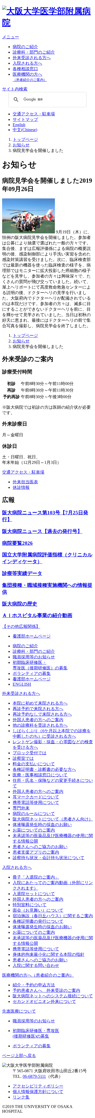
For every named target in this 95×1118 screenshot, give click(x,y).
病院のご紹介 (25, 46)
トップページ (25, 139)
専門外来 (21, 808)
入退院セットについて (34, 893)
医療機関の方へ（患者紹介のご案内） (38, 975)
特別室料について (29, 904)
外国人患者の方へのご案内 (38, 719)
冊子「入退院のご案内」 (36, 877)
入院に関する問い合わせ (36, 965)
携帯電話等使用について (36, 802)
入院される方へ (27, 63)
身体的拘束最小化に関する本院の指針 (48, 954)
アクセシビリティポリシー (38, 1086)
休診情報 (21, 487)
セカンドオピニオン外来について (44, 1001)
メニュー (10, 37)
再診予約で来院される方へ (38, 708)
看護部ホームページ (32, 636)
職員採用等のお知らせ (34, 657)
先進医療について (19, 1011)
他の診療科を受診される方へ (40, 725)
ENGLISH (22, 684)
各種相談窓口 (25, 68)
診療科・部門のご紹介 (34, 52)
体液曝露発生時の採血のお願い (42, 824)
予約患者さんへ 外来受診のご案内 (46, 990)
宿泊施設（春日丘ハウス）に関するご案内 (53, 916)
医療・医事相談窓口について (40, 775)
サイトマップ (25, 119)
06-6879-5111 (34, 1076)
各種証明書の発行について (38, 921)
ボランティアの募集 (32, 673)
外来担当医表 (25, 482)
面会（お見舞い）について (38, 910)
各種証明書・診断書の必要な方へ (44, 769)
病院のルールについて (34, 813)
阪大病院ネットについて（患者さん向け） (53, 819)
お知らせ (21, 145)
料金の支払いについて (34, 764)
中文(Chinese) (25, 129)
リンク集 (21, 1097)
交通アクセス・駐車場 (34, 114)
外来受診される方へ (32, 57)
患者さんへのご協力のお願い (40, 846)
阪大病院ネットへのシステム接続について (53, 996)
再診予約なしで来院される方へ (42, 714)
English (19, 124)
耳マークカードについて (36, 797)
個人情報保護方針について (38, 1091)
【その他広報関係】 (21, 626)
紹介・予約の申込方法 (34, 985)
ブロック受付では (29, 753)
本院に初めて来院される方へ (40, 703)
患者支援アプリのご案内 (36, 852)
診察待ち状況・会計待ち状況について (48, 857)
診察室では (23, 758)
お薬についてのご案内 (34, 830)
